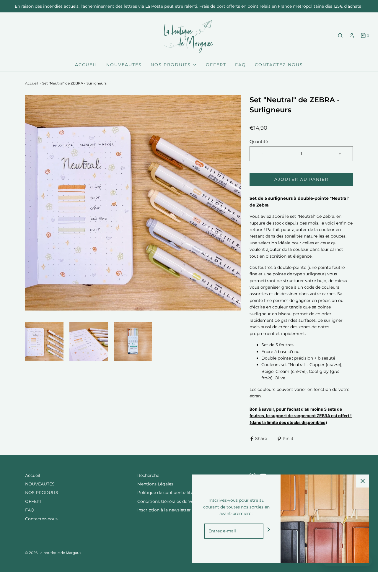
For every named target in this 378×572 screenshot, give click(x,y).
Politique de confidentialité (165, 492)
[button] (44, 341)
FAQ (240, 64)
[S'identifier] (351, 35)
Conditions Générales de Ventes (169, 501)
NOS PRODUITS (41, 492)
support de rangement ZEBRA (300, 415)
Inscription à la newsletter (164, 510)
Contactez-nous (279, 64)
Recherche (148, 475)
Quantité (259, 141)
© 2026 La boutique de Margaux (53, 552)
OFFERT (216, 64)
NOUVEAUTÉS (124, 64)
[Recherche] (340, 35)
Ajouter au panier (301, 179)
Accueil (86, 64)
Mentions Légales (155, 484)
